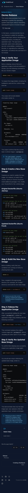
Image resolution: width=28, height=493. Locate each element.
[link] (14, 432)
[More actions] (12, 28)
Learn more (7, 436)
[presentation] (14, 123)
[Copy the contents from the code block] (24, 75)
